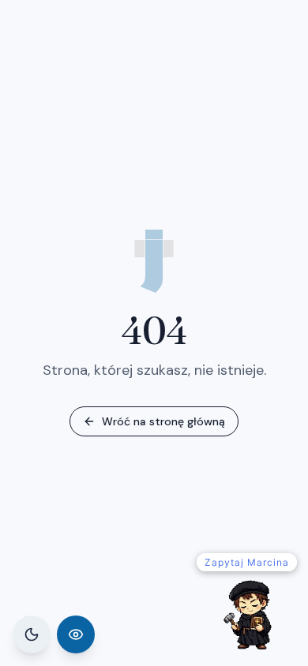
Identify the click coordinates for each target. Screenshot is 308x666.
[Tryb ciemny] (32, 634)
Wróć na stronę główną (163, 421)
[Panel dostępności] (76, 634)
